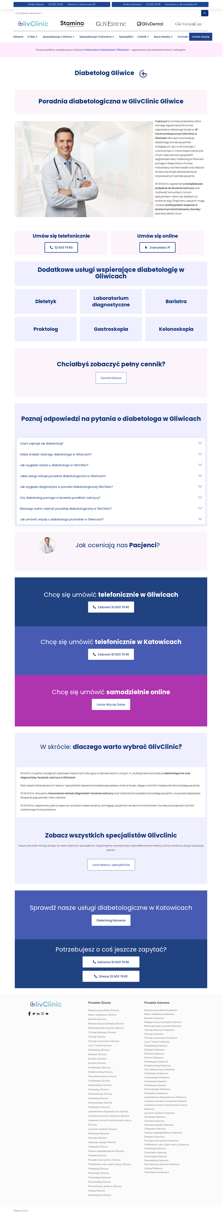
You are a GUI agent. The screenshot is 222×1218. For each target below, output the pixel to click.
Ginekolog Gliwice (98, 1089)
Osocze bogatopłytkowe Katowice (163, 1132)
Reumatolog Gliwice (99, 1181)
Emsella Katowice (154, 1053)
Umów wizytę (200, 37)
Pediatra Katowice (154, 1136)
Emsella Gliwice (97, 1058)
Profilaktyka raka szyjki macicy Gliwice (109, 1164)
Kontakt (183, 37)
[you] (47, 1013)
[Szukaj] (204, 13)
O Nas (31, 37)
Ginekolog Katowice (155, 1081)
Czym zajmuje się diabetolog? (41, 443)
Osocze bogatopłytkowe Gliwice (106, 1151)
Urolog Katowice (153, 1168)
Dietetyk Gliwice (97, 1054)
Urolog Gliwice (96, 1190)
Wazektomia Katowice (156, 1172)
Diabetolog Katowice (155, 1045)
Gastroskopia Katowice (157, 1077)
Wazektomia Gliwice (99, 1195)
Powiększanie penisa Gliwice (104, 1159)
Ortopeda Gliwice (98, 1146)
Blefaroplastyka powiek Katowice (162, 1026)
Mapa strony (20, 1210)
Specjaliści (126, 37)
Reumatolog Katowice (156, 1160)
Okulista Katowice (154, 1121)
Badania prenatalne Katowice (160, 1010)
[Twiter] (34, 1013)
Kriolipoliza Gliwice (99, 1107)
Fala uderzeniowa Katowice (159, 1069)
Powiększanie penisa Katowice (161, 1140)
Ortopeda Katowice (155, 1128)
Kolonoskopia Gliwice (100, 1102)
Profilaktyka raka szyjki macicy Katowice (166, 1144)
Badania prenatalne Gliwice (103, 1010)
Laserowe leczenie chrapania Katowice (165, 1101)
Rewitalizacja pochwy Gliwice (105, 1186)
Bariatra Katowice (154, 1018)
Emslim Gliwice (97, 1063)
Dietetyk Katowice (154, 1049)
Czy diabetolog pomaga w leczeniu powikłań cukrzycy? (60, 498)
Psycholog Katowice (99, 1177)
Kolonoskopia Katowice (157, 1089)
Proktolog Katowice (155, 1148)
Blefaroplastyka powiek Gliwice (106, 1028)
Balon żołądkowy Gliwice (102, 1014)
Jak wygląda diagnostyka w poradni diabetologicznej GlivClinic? (66, 487)
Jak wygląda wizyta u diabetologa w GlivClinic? (54, 465)
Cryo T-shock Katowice (157, 1041)
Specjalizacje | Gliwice (57, 37)
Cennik (141, 37)
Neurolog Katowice (98, 1133)
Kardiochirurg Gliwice (100, 1094)
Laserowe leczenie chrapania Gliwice (108, 1116)
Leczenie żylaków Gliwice (102, 1129)
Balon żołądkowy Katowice (159, 1014)
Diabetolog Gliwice (99, 1050)
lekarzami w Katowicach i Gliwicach (107, 49)
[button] (111, 443)
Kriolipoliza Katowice (156, 1093)
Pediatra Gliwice (97, 1155)
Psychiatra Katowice (155, 1152)
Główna (18, 37)
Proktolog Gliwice (98, 1168)
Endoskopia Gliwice (99, 1067)
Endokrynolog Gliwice (100, 1072)
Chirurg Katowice (153, 1034)
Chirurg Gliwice (96, 1036)
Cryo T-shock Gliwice (100, 1045)
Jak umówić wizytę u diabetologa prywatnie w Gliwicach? (62, 519)
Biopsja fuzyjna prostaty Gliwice (106, 1023)
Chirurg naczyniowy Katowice (160, 1037)
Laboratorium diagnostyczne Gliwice (108, 1111)
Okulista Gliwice (97, 1137)
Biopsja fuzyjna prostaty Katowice (163, 1022)
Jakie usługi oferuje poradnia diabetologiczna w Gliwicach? (63, 476)
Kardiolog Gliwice (98, 1098)
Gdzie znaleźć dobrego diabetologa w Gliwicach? (56, 454)
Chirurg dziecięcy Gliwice (102, 1032)
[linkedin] (38, 1013)
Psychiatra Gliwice (98, 1173)
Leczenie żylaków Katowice (159, 1113)
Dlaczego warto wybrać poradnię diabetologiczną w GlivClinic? (66, 509)
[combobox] (107, 13)
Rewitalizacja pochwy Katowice (161, 1164)
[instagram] (43, 1013)
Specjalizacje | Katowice (95, 37)
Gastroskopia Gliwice (100, 1085)
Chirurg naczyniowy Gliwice (103, 1041)
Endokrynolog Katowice (157, 1065)
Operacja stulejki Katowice (159, 1124)
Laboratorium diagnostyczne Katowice (165, 1097)
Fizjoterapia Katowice (156, 1073)
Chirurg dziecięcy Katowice (159, 1030)
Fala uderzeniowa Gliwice (102, 1076)
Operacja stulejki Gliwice (102, 1142)
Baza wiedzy (162, 37)
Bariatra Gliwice (97, 1019)
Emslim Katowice (153, 1057)
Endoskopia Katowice (156, 1061)
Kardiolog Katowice (155, 1085)
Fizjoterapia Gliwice (99, 1080)
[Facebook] (29, 1013)
